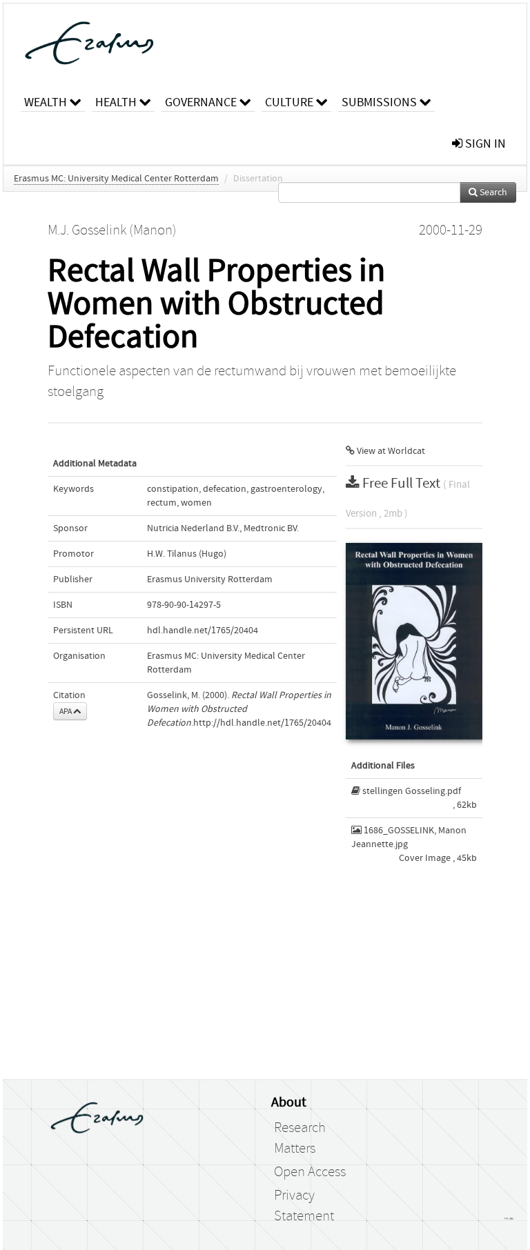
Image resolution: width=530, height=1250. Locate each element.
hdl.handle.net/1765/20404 (202, 630)
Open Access (310, 1172)
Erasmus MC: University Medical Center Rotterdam (116, 178)
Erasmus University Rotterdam (210, 579)
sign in (484, 144)
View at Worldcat (390, 451)
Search (492, 192)
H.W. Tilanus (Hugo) (186, 553)
